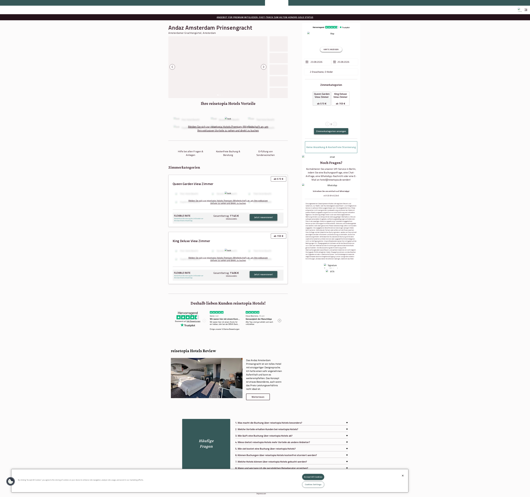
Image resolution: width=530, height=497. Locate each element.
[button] (10, 481)
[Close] (403, 476)
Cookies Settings (313, 484)
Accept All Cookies (313, 476)
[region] (210, 481)
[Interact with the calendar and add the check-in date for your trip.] (307, 62)
